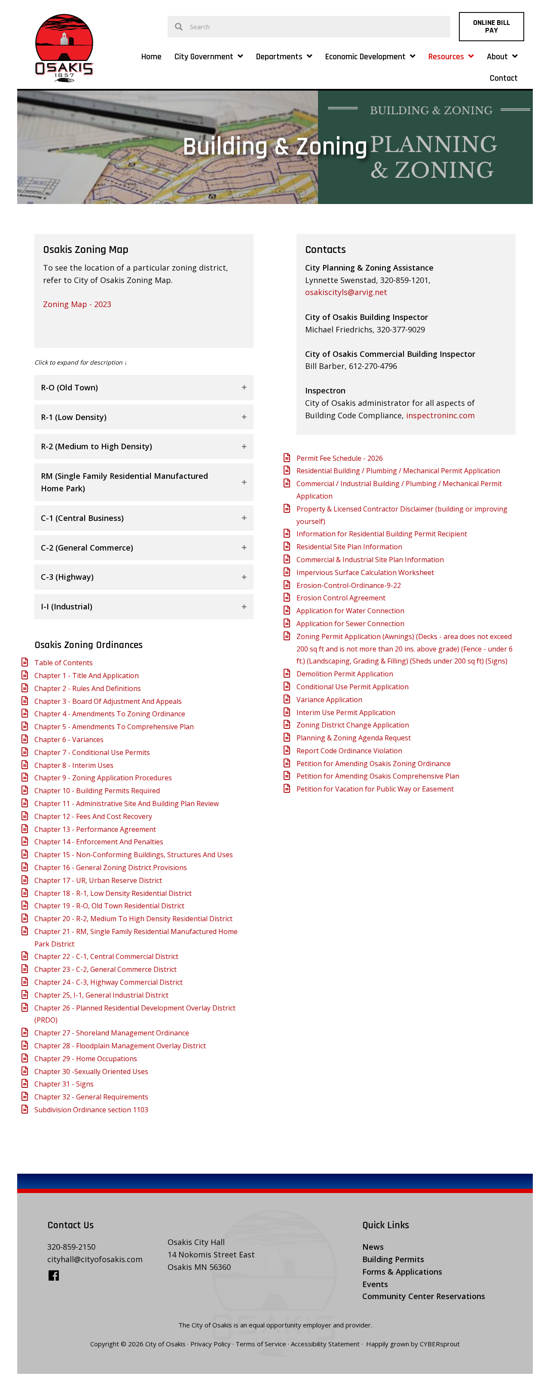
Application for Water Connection (350, 610)
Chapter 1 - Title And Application (86, 675)
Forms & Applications (402, 1271)
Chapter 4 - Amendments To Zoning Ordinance (109, 713)
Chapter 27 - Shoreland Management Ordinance (111, 1033)
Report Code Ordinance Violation (349, 750)
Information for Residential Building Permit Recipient (381, 534)
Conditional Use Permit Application (352, 686)
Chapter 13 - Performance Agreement (95, 829)
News (373, 1247)
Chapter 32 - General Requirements (91, 1097)
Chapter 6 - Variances (69, 739)
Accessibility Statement (325, 1343)
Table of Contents (63, 662)
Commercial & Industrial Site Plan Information (370, 559)
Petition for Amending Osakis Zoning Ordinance (373, 763)
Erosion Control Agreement (340, 598)
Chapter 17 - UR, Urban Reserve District (98, 880)
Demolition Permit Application (344, 674)
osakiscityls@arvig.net (346, 292)
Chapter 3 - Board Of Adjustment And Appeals (108, 701)
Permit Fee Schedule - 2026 (339, 458)
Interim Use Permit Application (345, 712)
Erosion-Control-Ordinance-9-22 (348, 585)
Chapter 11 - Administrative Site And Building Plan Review (126, 803)
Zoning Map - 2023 (77, 304)
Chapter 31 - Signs (64, 1084)
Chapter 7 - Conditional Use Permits (92, 752)
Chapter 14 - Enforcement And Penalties (98, 841)
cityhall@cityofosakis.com (95, 1259)
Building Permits (393, 1259)
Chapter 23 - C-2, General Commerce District (105, 969)
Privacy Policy (210, 1343)
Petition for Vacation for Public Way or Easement (375, 789)
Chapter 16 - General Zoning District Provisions (110, 867)
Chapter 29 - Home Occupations (85, 1058)
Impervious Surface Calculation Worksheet (365, 572)
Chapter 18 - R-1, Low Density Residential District (113, 893)
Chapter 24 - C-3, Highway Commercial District (108, 982)
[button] (491, 26)
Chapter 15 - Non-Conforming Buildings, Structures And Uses (133, 854)
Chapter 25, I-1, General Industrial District (101, 995)
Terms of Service (260, 1343)
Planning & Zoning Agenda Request (353, 738)
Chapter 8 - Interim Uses (73, 765)
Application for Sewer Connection (350, 623)
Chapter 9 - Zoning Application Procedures (103, 777)
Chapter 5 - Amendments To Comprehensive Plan (114, 726)
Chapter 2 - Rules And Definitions (87, 688)
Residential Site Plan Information (349, 546)
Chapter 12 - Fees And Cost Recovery (93, 816)
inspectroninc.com (440, 415)
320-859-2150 (71, 1247)
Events (375, 1283)
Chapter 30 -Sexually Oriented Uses (91, 1071)
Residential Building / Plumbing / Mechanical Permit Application (398, 470)
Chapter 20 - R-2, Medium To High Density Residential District (133, 918)
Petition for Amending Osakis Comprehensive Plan (377, 776)
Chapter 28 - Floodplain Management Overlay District (120, 1045)
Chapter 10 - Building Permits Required (97, 790)
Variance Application (329, 699)
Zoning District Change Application (352, 725)
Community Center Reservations (423, 1296)
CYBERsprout (440, 1343)
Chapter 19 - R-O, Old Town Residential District (109, 905)
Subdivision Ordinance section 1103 (91, 1109)
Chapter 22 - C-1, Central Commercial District (106, 956)
